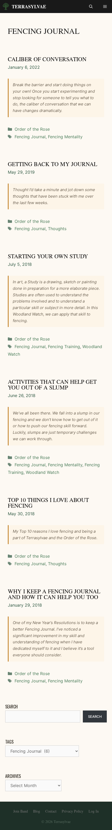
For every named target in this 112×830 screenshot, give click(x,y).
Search (11, 706)
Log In (94, 811)
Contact (51, 811)
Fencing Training (64, 346)
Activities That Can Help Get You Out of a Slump (52, 384)
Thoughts (57, 228)
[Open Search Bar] (91, 6)
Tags (9, 742)
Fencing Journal (30, 136)
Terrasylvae (29, 6)
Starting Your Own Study (48, 256)
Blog (36, 811)
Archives (13, 776)
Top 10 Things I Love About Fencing (48, 502)
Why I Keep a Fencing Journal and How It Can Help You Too (54, 594)
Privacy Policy (72, 811)
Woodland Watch (42, 472)
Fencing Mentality (65, 136)
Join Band (20, 811)
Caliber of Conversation (47, 59)
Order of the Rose (32, 129)
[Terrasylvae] (6, 6)
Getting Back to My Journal (52, 164)
